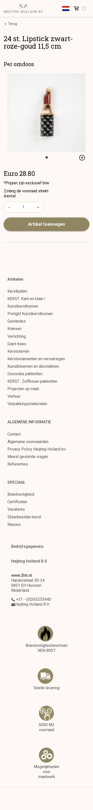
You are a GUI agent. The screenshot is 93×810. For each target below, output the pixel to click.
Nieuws (14, 524)
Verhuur (14, 396)
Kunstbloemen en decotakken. (33, 366)
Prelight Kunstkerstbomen (30, 313)
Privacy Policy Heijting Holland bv (36, 449)
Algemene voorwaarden (27, 441)
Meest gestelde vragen (27, 456)
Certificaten (17, 501)
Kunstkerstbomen (22, 306)
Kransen (14, 328)
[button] (65, 8)
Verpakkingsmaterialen (27, 403)
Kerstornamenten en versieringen (36, 358)
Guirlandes (16, 321)
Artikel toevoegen (46, 224)
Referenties (17, 464)
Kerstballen (17, 291)
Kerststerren (18, 351)
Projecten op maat (23, 388)
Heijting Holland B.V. (32, 604)
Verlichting (16, 336)
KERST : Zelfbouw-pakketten (32, 381)
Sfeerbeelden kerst (24, 517)
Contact (14, 434)
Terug (12, 24)
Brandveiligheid (20, 494)
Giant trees (16, 344)
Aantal (10, 196)
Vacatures (16, 509)
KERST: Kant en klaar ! (26, 298)
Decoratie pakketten (24, 373)
